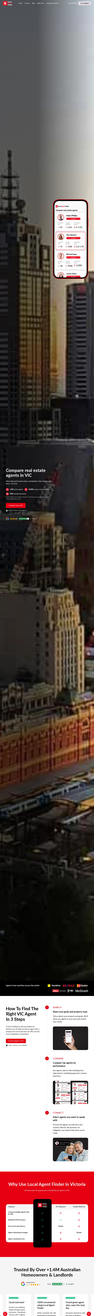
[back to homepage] (7, 3)
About (21, 3)
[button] (53, 3)
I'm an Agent (84, 3)
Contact (27, 3)
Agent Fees (40, 3)
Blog (33, 3)
